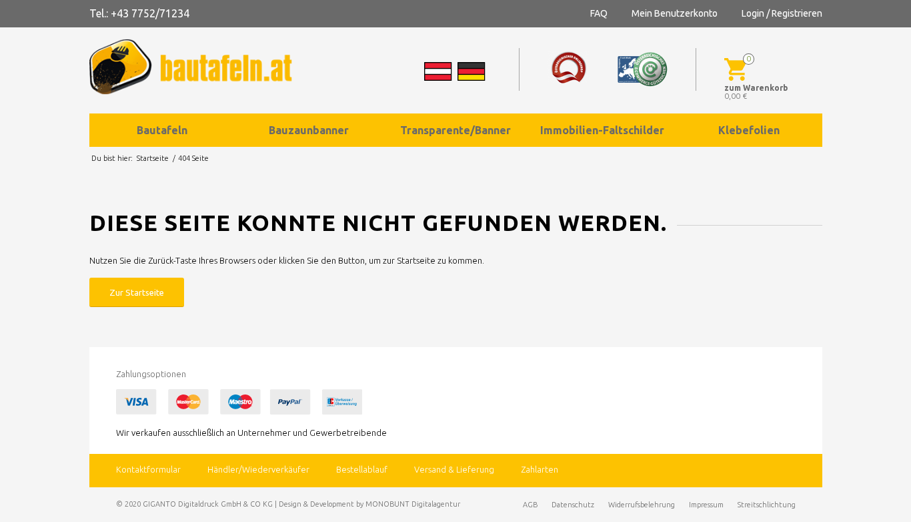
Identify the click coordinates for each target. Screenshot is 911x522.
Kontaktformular (148, 469)
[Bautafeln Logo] (202, 66)
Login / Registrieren (782, 13)
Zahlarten (539, 469)
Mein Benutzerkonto (675, 13)
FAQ (599, 13)
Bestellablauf (361, 469)
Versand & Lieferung (454, 469)
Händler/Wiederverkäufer (258, 469)
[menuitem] (162, 130)
